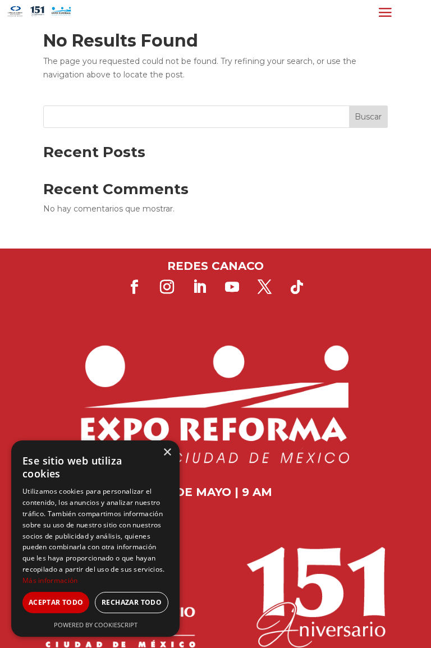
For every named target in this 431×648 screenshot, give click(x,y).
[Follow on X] (264, 287)
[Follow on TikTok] (297, 287)
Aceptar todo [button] (56, 602)
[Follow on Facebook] (134, 287)
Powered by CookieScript (95, 625)
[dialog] (95, 538)
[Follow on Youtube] (232, 287)
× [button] (167, 452)
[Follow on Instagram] (167, 287)
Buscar (368, 117)
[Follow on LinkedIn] (199, 287)
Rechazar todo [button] (132, 602)
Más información (50, 580)
